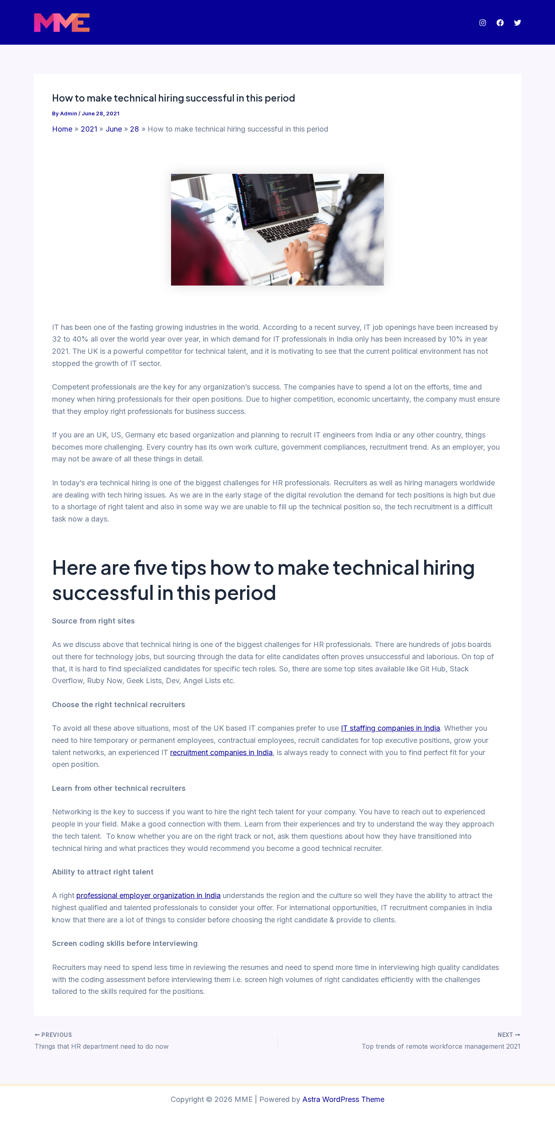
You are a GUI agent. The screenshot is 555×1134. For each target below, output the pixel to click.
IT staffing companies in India (390, 728)
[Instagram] (482, 22)
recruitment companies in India (221, 752)
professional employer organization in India (148, 895)
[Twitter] (517, 22)
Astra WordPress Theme (343, 1099)
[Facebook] (500, 22)
